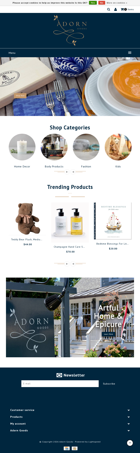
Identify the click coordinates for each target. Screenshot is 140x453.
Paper (119, 166)
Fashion (55, 166)
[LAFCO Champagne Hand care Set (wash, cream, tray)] (29, 222)
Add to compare (32, 236)
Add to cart (17, 236)
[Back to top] (130, 443)
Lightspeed (94, 441)
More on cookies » (117, 3)
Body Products (23, 166)
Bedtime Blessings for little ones (75, 243)
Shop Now (20, 96)
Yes (93, 3)
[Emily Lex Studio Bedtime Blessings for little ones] (71, 220)
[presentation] (67, 172)
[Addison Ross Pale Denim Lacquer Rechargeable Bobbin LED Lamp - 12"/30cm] (114, 221)
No (101, 3)
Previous (6, 86)
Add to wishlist (25, 236)
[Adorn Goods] (70, 30)
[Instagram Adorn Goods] (73, 392)
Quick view (40, 236)
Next (134, 86)
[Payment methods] (66, 448)
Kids (87, 166)
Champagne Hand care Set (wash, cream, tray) (40, 246)
